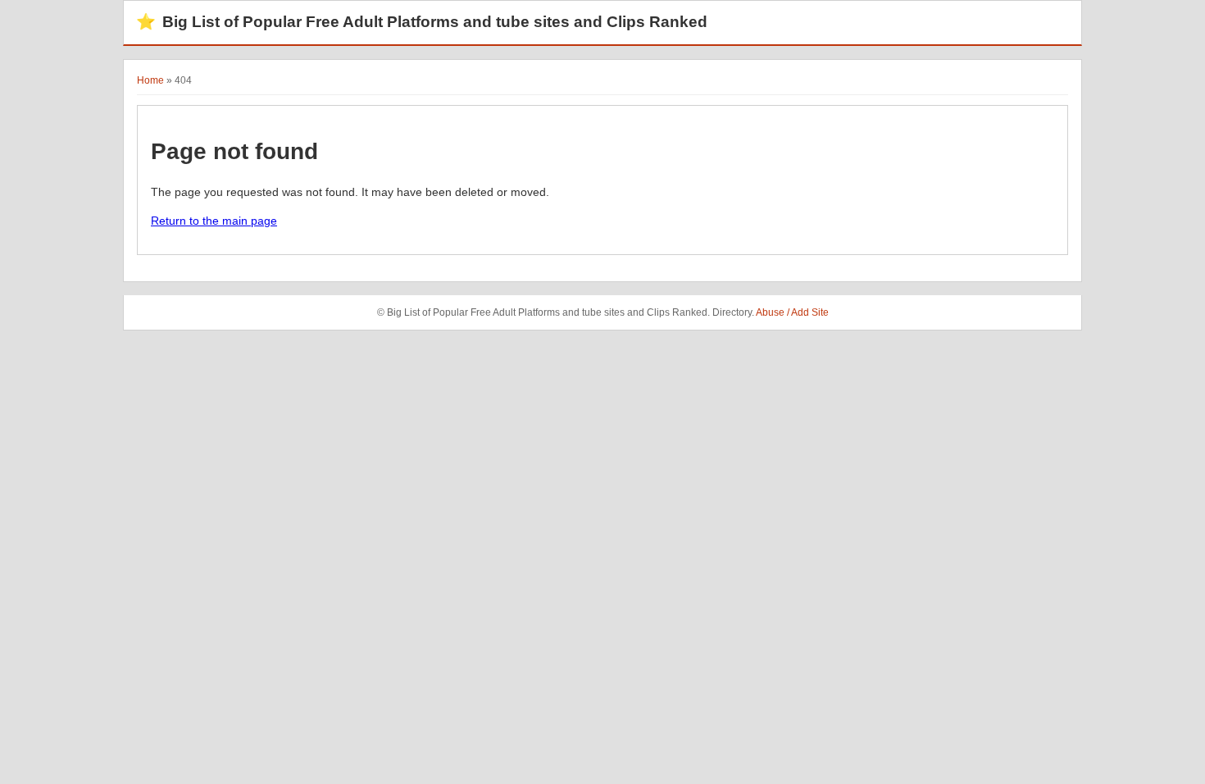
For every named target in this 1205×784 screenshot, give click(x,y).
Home (150, 80)
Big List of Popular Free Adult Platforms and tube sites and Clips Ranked (421, 21)
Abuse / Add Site (792, 312)
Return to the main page (214, 220)
